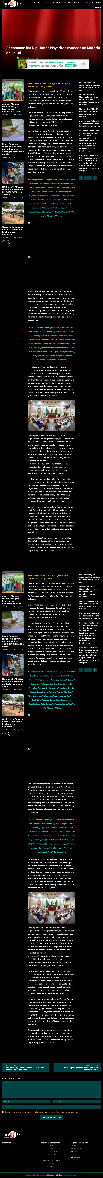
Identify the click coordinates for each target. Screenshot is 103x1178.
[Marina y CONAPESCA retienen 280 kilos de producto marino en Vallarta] (13, 173)
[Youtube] (72, 1157)
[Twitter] (86, 178)
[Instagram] (72, 1148)
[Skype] (72, 1151)
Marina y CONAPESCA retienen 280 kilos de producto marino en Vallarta (12, 191)
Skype (76, 1152)
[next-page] (8, 242)
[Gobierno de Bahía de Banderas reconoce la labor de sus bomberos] (13, 213)
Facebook (77, 1145)
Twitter (76, 1155)
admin (12, 58)
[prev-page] (4, 242)
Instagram (77, 1149)
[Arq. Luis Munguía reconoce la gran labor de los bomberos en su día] (13, 90)
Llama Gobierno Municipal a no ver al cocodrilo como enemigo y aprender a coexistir (13, 149)
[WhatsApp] (95, 178)
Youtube (77, 1158)
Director (5, 115)
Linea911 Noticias (54, 1175)
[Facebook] (81, 178)
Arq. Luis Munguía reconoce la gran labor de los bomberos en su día (11, 108)
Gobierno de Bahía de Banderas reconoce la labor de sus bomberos (13, 231)
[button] (98, 7)
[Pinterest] (90, 178)
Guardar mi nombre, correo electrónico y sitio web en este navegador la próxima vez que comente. (41, 1112)
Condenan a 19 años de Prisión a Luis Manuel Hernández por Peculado (25, 1069)
